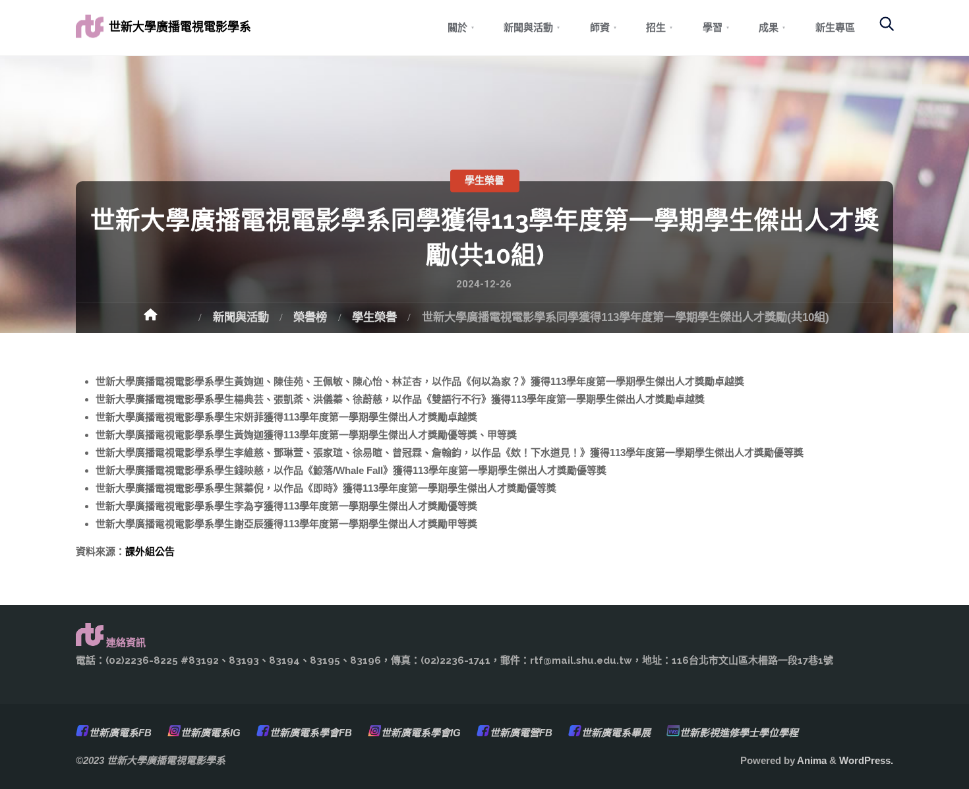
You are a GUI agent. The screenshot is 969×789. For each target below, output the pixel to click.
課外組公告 (150, 551)
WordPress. (866, 760)
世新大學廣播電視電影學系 (180, 27)
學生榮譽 (484, 181)
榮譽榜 (310, 317)
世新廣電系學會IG (421, 732)
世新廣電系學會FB (311, 732)
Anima (811, 760)
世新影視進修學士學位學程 (739, 732)
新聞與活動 (241, 317)
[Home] (165, 319)
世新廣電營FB (521, 732)
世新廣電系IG (211, 732)
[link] (880, 29)
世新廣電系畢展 (616, 732)
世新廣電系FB (120, 732)
